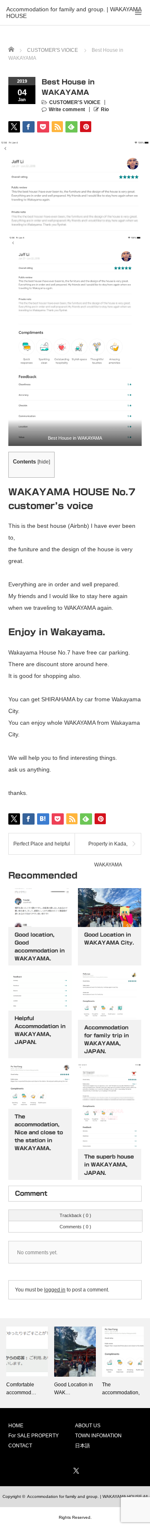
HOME (15, 1426)
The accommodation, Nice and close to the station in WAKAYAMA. (39, 1132)
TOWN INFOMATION (98, 1436)
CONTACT (20, 1446)
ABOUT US (87, 1426)
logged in (54, 1290)
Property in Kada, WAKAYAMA (108, 847)
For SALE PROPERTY (33, 1436)
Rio (105, 109)
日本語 (82, 1446)
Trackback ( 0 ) (75, 1215)
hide (44, 462)
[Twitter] (75, 1469)
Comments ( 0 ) (75, 1226)
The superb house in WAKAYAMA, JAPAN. (109, 1164)
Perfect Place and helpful (41, 844)
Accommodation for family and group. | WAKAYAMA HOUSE (73, 10)
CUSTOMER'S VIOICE (74, 102)
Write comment (67, 109)
